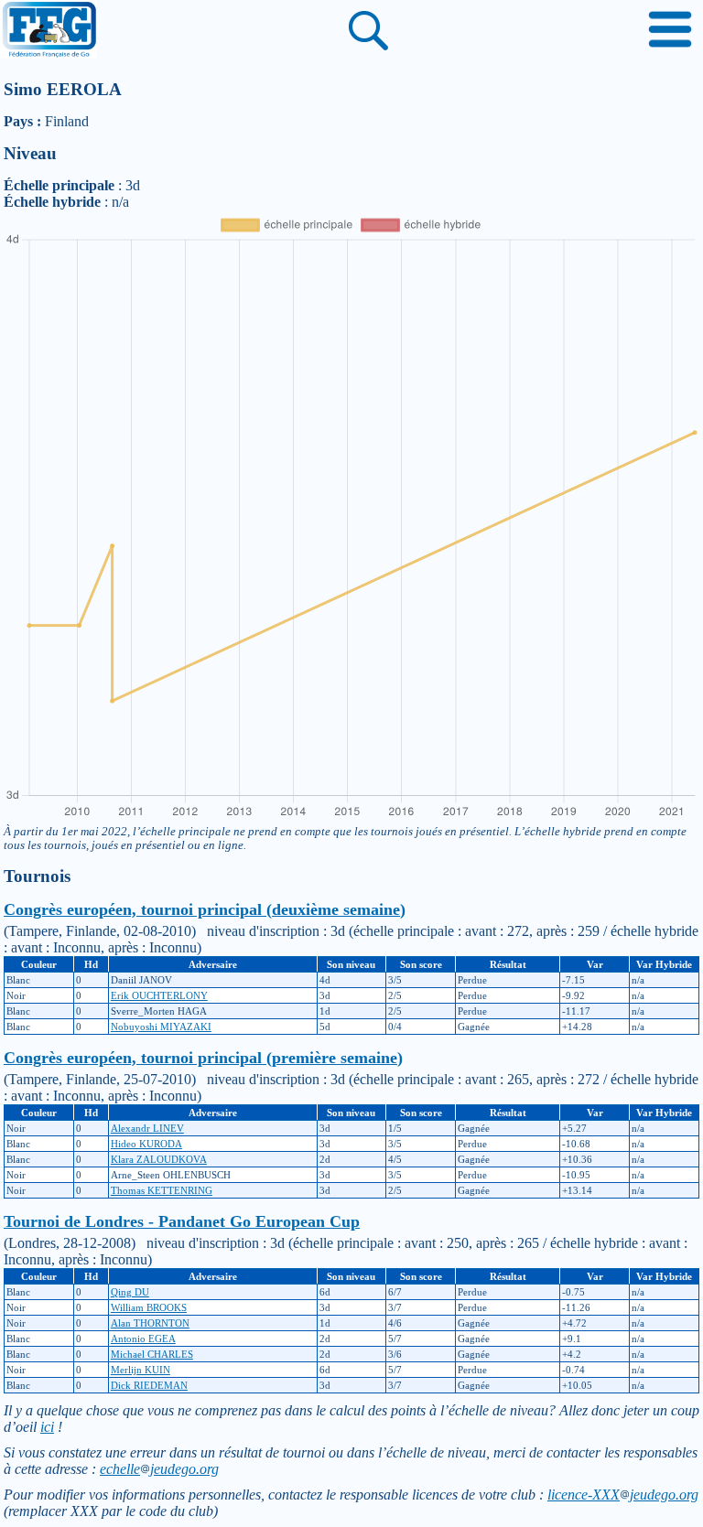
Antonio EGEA (143, 1338)
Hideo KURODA (146, 1143)
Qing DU (130, 1291)
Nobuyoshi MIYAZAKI (161, 1026)
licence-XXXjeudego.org (622, 1494)
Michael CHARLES (152, 1354)
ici (47, 1427)
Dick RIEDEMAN (149, 1385)
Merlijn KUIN (140, 1369)
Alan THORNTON (150, 1322)
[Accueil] (48, 31)
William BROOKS (149, 1307)
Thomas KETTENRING (161, 1190)
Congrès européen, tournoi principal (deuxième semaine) (205, 909)
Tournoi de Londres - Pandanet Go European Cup (182, 1221)
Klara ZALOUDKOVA (159, 1159)
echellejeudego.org (159, 1469)
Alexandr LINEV (147, 1128)
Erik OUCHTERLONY (159, 995)
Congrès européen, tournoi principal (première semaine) (203, 1057)
